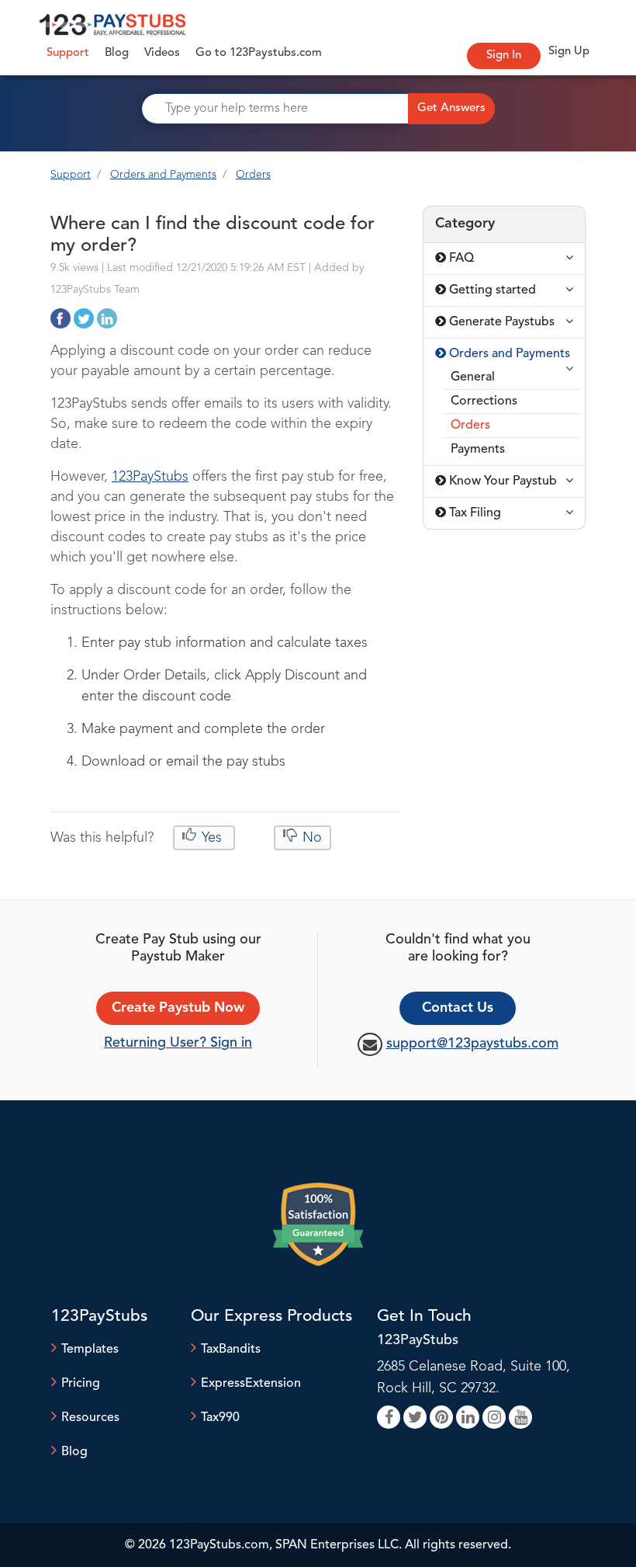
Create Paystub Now (178, 1008)
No (310, 838)
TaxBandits (231, 1349)
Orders (253, 174)
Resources (90, 1418)
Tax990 (220, 1418)
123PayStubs (150, 477)
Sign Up (568, 51)
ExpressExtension (251, 1384)
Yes (212, 838)
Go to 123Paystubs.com (258, 53)
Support (72, 53)
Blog (117, 53)
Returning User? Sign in (178, 1043)
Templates (90, 1349)
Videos (162, 53)
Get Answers (451, 108)
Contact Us (457, 1008)
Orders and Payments (163, 174)
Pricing (80, 1384)
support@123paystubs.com (472, 1044)
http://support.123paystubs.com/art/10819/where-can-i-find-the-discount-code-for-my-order (60, 318)
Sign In (503, 55)
